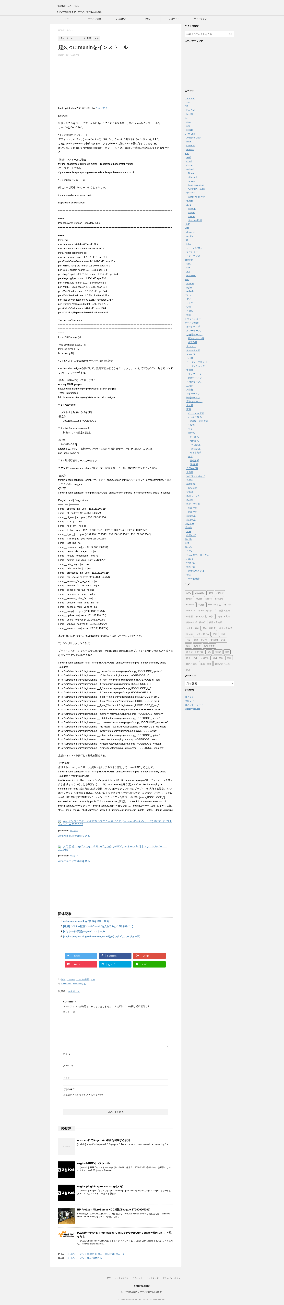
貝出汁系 (192, 507)
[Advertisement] (115, 83)
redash (190, 291)
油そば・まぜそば (195, 476)
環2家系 (194, 464)
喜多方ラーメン (194, 401)
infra (147, 19)
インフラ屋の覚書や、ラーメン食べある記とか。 (142, 1292)
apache (190, 283)
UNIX (187, 267)
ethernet (192, 177)
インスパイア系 (196, 413)
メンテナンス (193, 255)
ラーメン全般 (94, 19)
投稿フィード (192, 701)
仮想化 (189, 200)
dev (187, 118)
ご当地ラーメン (194, 334)
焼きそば (191, 567)
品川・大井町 (225, 628)
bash (188, 141)
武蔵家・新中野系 (199, 421)
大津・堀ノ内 (202, 634)
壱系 (190, 429)
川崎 (223, 634)
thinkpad (190, 604)
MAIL (187, 228)
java (188, 122)
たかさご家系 (195, 417)
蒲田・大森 (218, 658)
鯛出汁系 (192, 511)
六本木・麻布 (192, 628)
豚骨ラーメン (193, 496)
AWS (188, 157)
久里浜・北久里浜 (204, 616)
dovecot (190, 232)
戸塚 (188, 640)
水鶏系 (189, 472)
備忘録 (188, 527)
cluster (189, 165)
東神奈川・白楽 (218, 640)
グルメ (188, 295)
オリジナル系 (193, 326)
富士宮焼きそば (196, 570)
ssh (188, 102)
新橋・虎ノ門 (200, 640)
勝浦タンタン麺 (196, 338)
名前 (67, 1053)
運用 (188, 204)
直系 (190, 456)
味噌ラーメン (193, 397)
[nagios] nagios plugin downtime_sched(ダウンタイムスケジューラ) (101, 936)
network (190, 169)
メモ (93, 979)
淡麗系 (189, 480)
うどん (189, 551)
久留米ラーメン (194, 381)
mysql (199, 599)
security (189, 259)
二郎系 (189, 385)
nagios (191, 212)
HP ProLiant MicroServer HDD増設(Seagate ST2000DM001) (113, 1209)
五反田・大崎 (223, 616)
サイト (66, 1077)
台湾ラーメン (195, 378)
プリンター (192, 252)
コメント (69, 1012)
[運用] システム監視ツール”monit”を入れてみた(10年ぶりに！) (98, 926)
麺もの (188, 547)
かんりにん (102, 108)
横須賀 (197, 646)
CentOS (190, 145)
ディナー (191, 299)
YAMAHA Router (196, 189)
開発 (187, 543)
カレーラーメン (194, 330)
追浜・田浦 (206, 664)
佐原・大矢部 (215, 622)
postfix (189, 236)
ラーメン (190, 610)
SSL (188, 263)
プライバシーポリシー (172, 1278)
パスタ (189, 559)
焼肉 (188, 315)
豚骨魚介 (191, 500)
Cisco (191, 173)
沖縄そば (191, 563)
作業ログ (191, 535)
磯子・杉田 (191, 658)
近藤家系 (196, 448)
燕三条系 (192, 342)
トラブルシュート (194, 318)
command (190, 98)
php (188, 126)
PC (186, 240)
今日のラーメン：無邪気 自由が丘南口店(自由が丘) (95, 1253)
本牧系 (191, 433)
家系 (188, 409)
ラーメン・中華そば (196, 362)
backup (192, 208)
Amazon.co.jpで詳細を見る (74, 835)
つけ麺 (189, 358)
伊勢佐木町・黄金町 (195, 622)
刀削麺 (189, 389)
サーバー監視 (82, 979)
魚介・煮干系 (193, 504)
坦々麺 (189, 405)
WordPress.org (192, 708)
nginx (189, 287)
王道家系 (194, 460)
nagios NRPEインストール (93, 1163)
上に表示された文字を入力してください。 (85, 1095)
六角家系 (194, 441)
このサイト (174, 19)
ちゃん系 (191, 354)
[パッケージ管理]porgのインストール (84, 931)
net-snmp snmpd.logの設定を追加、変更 (86, 921)
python (189, 129)
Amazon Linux (193, 137)
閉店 (188, 669)
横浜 (188, 646)
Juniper (192, 181)
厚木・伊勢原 (209, 628)
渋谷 (209, 652)
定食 (188, 307)
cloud (189, 161)
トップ (68, 19)
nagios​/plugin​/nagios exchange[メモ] (100, 1186)
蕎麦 (188, 574)
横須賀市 (192, 488)
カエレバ (74, 830)
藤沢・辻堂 (191, 664)
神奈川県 (191, 484)
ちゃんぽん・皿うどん (197, 555)
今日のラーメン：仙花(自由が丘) (85, 1258)
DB (186, 106)
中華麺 (189, 370)
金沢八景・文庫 (222, 664)
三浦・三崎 (224, 610)
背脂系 (189, 492)
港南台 (218, 652)
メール (68, 1065)
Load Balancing (196, 185)
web (187, 279)
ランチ (189, 303)
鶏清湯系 (191, 515)
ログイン (189, 697)
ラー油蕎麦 (194, 578)
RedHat (190, 149)
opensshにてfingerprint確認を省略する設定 (103, 1140)
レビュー (189, 523)
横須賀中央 (209, 646)
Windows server (196, 196)
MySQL (190, 114)
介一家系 (194, 437)
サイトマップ (200, 19)
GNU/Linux (121, 19)
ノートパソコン (194, 248)
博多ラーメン (193, 393)
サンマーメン (195, 374)
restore (191, 216)
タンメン (191, 346)
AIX (188, 271)
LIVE (187, 224)
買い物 (188, 539)
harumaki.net (68, 6)
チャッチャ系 (193, 350)
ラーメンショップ (195, 366)
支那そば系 (192, 468)
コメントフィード (194, 705)
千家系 (191, 425)
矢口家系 (196, 444)
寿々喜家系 (195, 452)
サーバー (71, 979)
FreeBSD (191, 275)
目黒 (227, 652)
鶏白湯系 (191, 519)
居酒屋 (189, 311)
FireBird (190, 110)
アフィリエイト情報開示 (118, 1278)
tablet (189, 244)
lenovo (189, 599)
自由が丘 (205, 658)
